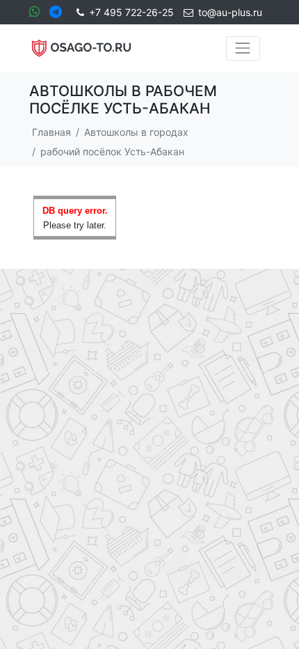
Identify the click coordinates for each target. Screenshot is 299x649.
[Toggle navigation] (243, 48)
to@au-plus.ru (230, 12)
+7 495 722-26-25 (131, 12)
